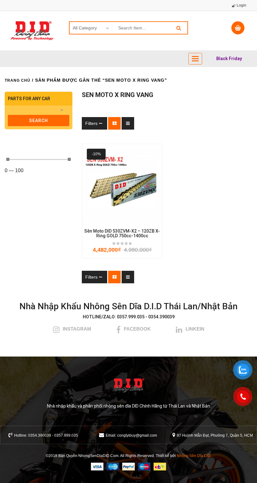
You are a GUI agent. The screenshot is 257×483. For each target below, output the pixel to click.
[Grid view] (114, 123)
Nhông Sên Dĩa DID (194, 456)
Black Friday (229, 58)
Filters (91, 123)
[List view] (128, 123)
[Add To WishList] (113, 220)
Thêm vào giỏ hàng (94, 220)
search (38, 120)
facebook (137, 328)
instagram (77, 328)
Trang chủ (17, 80)
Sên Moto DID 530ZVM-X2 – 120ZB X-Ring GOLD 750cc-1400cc (122, 233)
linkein (195, 328)
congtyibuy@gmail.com (137, 435)
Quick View (150, 220)
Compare (132, 220)
